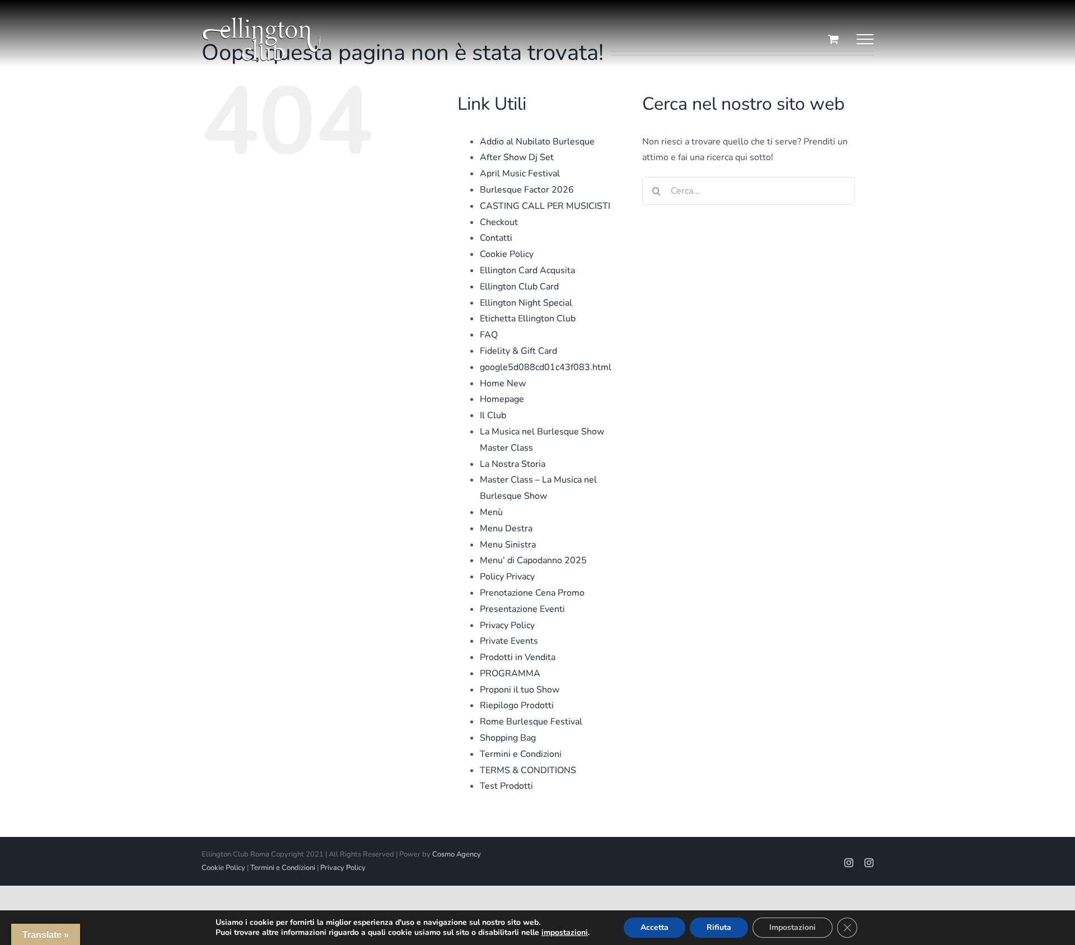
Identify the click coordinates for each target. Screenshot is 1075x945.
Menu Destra (506, 528)
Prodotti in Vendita (517, 657)
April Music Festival (520, 173)
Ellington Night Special (526, 303)
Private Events (509, 641)
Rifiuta (719, 927)
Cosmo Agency (456, 854)
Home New (503, 383)
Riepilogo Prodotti (517, 705)
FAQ (489, 335)
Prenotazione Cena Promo (532, 593)
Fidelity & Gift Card (518, 351)
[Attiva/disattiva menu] (865, 39)
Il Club (493, 415)
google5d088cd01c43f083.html (545, 367)
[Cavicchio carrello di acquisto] (833, 39)
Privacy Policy (507, 625)
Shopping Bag (508, 738)
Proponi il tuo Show (519, 690)
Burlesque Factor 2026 (527, 190)
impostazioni (564, 933)
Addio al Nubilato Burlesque (537, 141)
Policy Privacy (507, 576)
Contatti (496, 238)
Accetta (655, 927)
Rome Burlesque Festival (531, 721)
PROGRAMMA (510, 673)
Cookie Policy (507, 254)
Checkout (499, 222)
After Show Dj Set (517, 157)
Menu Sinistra (508, 545)
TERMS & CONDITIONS (528, 770)
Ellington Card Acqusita (527, 270)
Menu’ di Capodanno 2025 (533, 560)
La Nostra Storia (512, 464)
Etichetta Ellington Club (528, 318)
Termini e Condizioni (521, 754)
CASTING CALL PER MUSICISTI (545, 206)
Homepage (502, 399)
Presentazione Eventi (522, 609)
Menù (491, 512)
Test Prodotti (506, 786)
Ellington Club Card (519, 286)
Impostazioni (792, 927)
